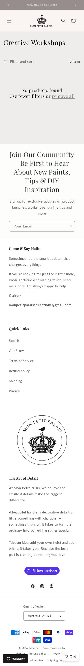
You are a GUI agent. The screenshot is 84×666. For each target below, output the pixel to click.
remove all (63, 96)
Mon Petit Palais (39, 647)
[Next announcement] (76, 5)
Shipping (15, 381)
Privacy (14, 391)
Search (14, 341)
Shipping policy (56, 660)
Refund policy (19, 371)
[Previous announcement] (8, 5)
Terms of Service (21, 361)
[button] (9, 21)
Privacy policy (59, 653)
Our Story (16, 351)
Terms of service (32, 660)
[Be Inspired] (70, 226)
